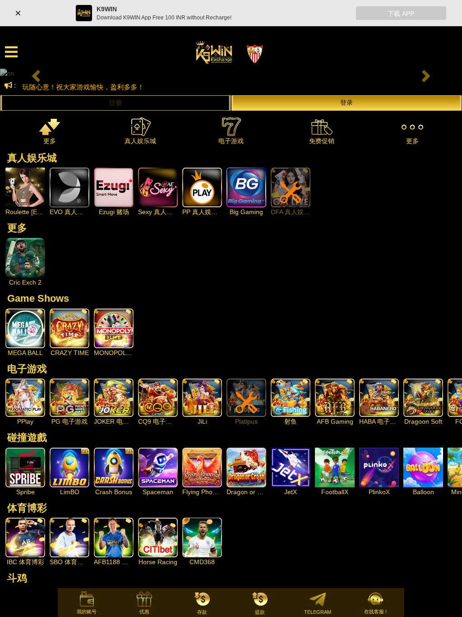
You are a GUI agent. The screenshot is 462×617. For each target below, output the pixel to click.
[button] (34, 73)
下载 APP (401, 13)
